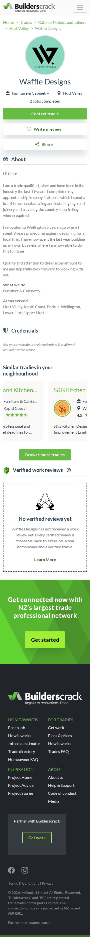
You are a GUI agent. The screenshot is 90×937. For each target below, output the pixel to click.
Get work (56, 727)
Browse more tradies (45, 454)
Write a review (47, 129)
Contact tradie (45, 113)
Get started (45, 640)
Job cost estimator (24, 743)
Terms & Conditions (23, 883)
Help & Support (61, 785)
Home (8, 22)
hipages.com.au (40, 922)
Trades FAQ (58, 751)
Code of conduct (62, 793)
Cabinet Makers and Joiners (62, 22)
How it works (19, 735)
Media (53, 801)
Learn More (45, 559)
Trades (26, 22)
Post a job (16, 727)
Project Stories (21, 793)
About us (56, 777)
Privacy (47, 883)
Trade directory (21, 751)
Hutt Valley (19, 28)
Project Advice (21, 785)
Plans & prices (60, 735)
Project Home (20, 777)
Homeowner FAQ (23, 759)
